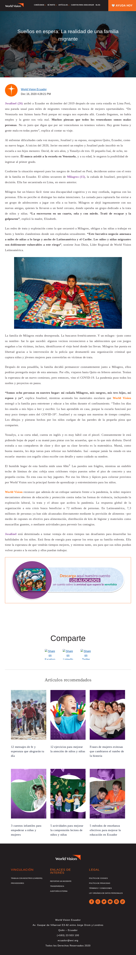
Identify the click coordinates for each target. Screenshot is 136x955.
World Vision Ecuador (34, 89)
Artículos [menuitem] (63, 5)
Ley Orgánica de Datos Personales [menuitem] (106, 893)
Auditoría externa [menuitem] (59, 891)
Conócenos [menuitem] (39, 5)
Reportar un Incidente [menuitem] (60, 881)
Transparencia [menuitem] (57, 886)
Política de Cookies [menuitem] (98, 878)
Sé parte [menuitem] (51, 5)
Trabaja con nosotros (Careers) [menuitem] (26, 878)
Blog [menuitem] (98, 5)
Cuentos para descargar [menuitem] (82, 5)
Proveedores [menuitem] (17, 883)
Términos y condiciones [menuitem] (100, 888)
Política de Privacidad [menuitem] (99, 883)
